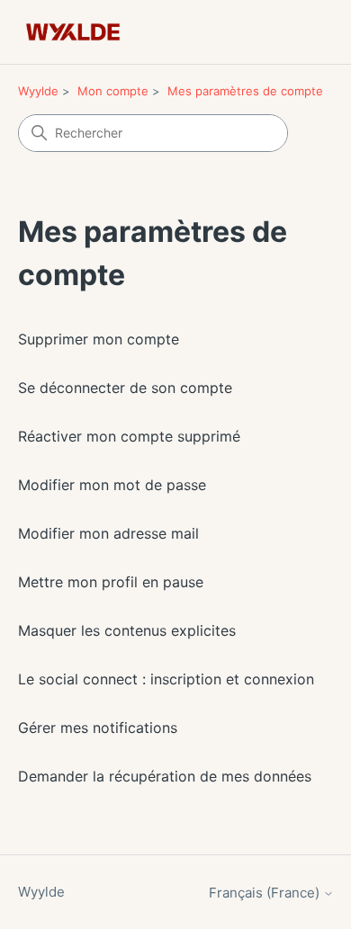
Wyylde (38, 91)
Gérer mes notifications (97, 728)
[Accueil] (73, 32)
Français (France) (266, 892)
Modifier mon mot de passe (112, 485)
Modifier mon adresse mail (108, 533)
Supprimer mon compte (98, 339)
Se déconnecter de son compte (125, 388)
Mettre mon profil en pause (110, 582)
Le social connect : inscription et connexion (166, 679)
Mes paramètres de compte (245, 91)
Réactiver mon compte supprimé (129, 436)
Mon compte (112, 91)
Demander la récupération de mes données (164, 776)
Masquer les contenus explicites (127, 630)
